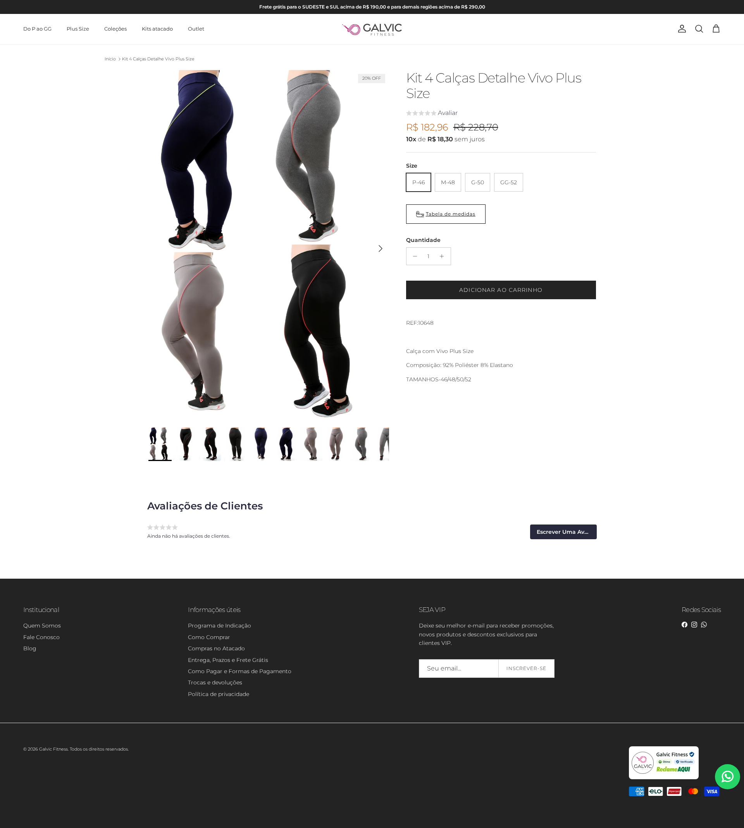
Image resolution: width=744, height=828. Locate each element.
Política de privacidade (218, 694)
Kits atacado (157, 29)
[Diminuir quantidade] (413, 256)
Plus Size (78, 29)
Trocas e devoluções (215, 682)
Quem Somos (42, 625)
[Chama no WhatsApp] (727, 776)
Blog (29, 648)
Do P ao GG (37, 29)
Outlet (196, 29)
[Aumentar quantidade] (444, 256)
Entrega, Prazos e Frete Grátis (228, 660)
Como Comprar (209, 637)
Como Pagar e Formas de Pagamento (239, 671)
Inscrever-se (526, 668)
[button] (432, 114)
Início (110, 59)
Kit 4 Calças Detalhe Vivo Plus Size (158, 59)
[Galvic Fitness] (372, 29)
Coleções (115, 29)
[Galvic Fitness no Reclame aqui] (664, 777)
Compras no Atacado (216, 648)
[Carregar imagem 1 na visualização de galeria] (268, 245)
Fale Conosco (41, 637)
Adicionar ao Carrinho (500, 289)
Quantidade (423, 240)
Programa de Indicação (219, 625)
